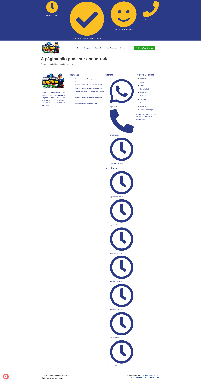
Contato (122, 48)
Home (79, 48)
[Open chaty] (6, 376)
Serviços (87, 48)
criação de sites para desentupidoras (144, 378)
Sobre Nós (98, 48)
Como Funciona (111, 48)
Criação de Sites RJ (151, 376)
